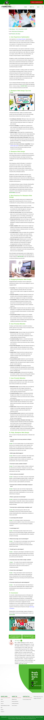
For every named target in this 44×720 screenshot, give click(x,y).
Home (25, 6)
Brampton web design (15, 33)
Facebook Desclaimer (15, 703)
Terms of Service (14, 705)
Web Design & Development (17, 31)
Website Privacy (14, 699)
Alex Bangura (12, 29)
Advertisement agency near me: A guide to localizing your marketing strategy (15, 636)
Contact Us (2, 711)
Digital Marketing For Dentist (5, 705)
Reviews (2, 709)
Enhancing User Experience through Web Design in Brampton (28, 636)
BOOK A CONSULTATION (37, 2)
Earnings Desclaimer (15, 701)
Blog (38, 6)
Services (2, 703)
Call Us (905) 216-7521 (27, 699)
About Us (32, 6)
